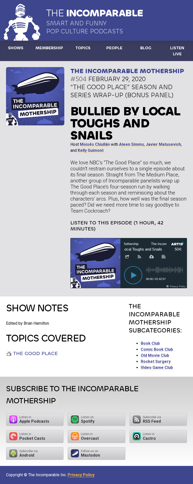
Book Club (150, 343)
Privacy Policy (81, 474)
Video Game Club (157, 367)
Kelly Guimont (91, 150)
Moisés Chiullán (95, 144)
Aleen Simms (131, 144)
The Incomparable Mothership (127, 71)
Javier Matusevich (163, 144)
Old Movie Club (155, 355)
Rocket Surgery (156, 361)
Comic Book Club (157, 349)
